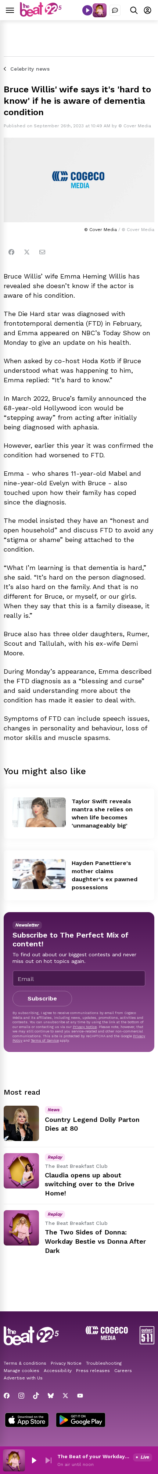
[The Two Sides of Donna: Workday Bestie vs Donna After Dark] (21, 1228)
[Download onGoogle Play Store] (80, 1421)
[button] (33, 1460)
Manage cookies (21, 1370)
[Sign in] (147, 10)
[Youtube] (80, 1396)
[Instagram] (21, 1396)
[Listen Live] (87, 10)
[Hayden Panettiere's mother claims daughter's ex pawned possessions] (39, 874)
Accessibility (58, 1370)
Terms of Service (45, 1040)
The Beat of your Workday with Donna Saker (93, 1456)
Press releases (93, 1370)
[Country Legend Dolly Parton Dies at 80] (21, 1123)
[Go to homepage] (41, 14)
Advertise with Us (23, 1378)
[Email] (42, 252)
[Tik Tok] (36, 1396)
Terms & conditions (25, 1363)
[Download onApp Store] (27, 1421)
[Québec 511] (147, 1342)
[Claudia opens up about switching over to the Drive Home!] (21, 1170)
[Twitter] (27, 252)
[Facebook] (11, 252)
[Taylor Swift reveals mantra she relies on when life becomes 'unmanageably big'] (39, 812)
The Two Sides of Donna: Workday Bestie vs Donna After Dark (95, 1241)
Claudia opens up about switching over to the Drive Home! (89, 1184)
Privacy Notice (85, 1027)
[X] (65, 1396)
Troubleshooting (104, 1363)
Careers (123, 1370)
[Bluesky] (51, 1396)
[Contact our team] (115, 10)
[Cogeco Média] (107, 1338)
